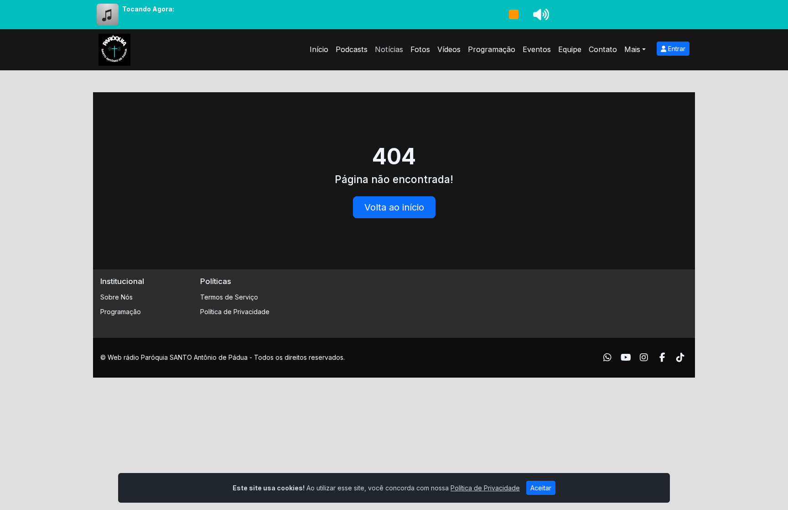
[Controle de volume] (539, 15)
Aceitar (540, 488)
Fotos (420, 49)
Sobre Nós (116, 297)
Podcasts (352, 49)
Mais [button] (632, 49)
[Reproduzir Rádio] (513, 15)
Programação (491, 49)
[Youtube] (626, 357)
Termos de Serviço (229, 297)
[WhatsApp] (607, 357)
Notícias (389, 49)
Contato (603, 49)
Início (319, 49)
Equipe (569, 49)
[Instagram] (644, 357)
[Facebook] (662, 357)
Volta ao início (394, 207)
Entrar (675, 49)
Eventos (537, 49)
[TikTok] (680, 357)
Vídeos (449, 49)
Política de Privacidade (235, 311)
